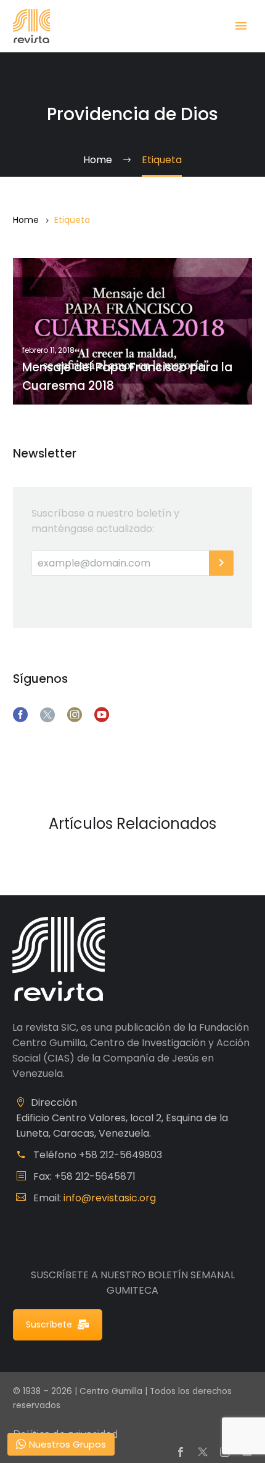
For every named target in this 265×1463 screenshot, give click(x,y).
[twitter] (47, 714)
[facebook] (20, 714)
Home (26, 220)
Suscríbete (49, 1324)
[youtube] (101, 714)
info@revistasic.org (109, 1198)
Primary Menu (241, 26)
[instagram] (74, 714)
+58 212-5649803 (120, 1155)
